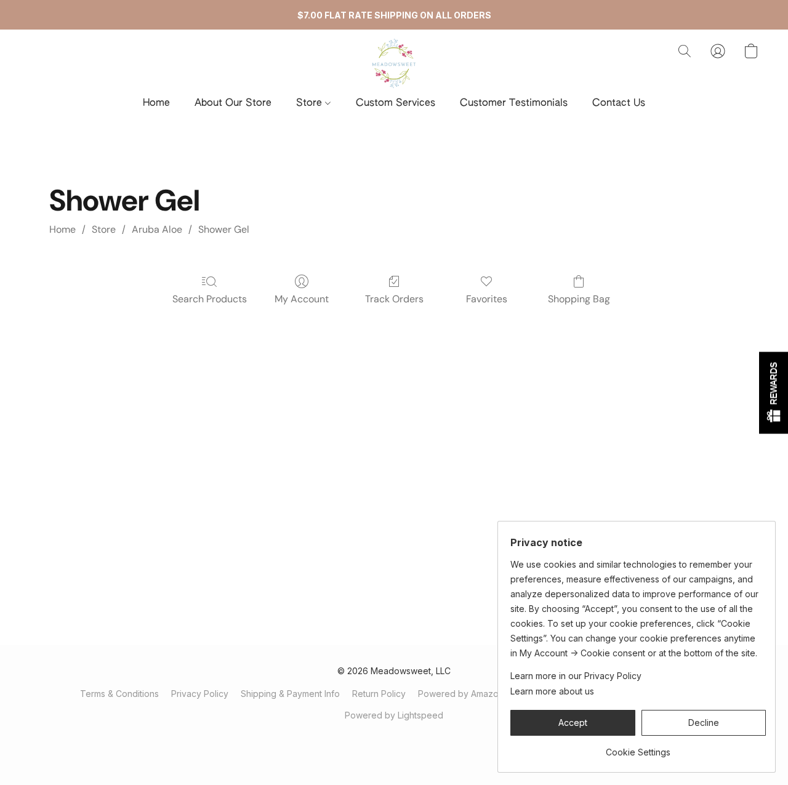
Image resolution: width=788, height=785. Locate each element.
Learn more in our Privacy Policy (575, 675)
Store (310, 103)
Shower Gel (223, 229)
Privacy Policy (199, 693)
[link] (638, 748)
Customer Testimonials (514, 103)
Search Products (209, 298)
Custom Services (395, 103)
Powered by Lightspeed (394, 715)
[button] (394, 63)
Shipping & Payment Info (290, 693)
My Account (302, 298)
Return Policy (379, 693)
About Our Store (233, 103)
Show (773, 392)
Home (156, 103)
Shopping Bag (579, 298)
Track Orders (394, 298)
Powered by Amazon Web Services (490, 693)
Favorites (486, 298)
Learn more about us (552, 691)
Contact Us (618, 103)
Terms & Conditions (119, 693)
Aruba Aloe (157, 229)
